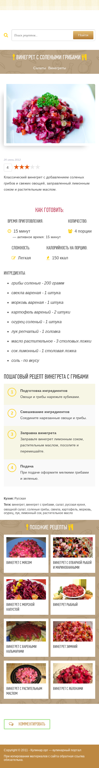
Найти (83, 35)
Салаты (39, 68)
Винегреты (57, 68)
